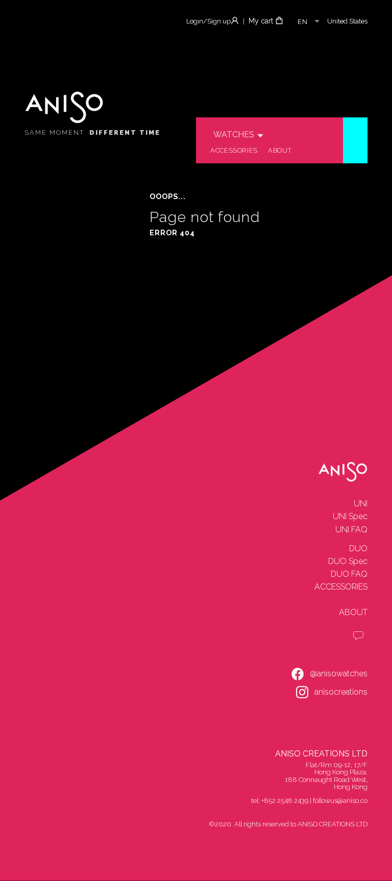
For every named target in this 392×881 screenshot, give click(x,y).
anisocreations (341, 692)
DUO (358, 548)
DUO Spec (348, 561)
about (279, 150)
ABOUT (353, 612)
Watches (233, 134)
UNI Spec (350, 516)
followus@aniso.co (340, 800)
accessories (234, 150)
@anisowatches (339, 673)
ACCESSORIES (341, 587)
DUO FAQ (349, 574)
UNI (361, 503)
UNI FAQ (351, 529)
